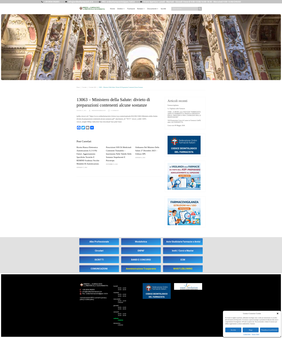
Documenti (151, 9)
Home (112, 9)
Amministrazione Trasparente (141, 268)
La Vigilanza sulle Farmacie (176, 108)
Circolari (84, 87)
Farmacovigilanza (173, 105)
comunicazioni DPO (87, 298)
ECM (183, 259)
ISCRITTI (99, 259)
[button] (277, 313)
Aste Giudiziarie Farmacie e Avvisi (183, 241)
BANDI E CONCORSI (141, 259)
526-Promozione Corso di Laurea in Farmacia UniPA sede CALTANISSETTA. (184, 121)
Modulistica (141, 241)
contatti (97, 298)
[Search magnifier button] (200, 9)
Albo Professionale (99, 241)
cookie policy (89, 299)
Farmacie (131, 9)
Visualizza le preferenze (269, 330)
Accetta (233, 330)
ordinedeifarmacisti (99, 110)
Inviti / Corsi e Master (183, 250)
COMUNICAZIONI (99, 268)
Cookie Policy (247, 334)
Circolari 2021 (92, 87)
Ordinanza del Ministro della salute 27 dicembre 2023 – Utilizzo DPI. (147, 150)
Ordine (120, 9)
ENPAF (141, 250)
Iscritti (163, 9)
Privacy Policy (255, 334)
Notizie (140, 9)
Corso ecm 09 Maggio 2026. (176, 125)
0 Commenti (115, 110)
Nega (250, 330)
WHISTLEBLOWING (182, 268)
